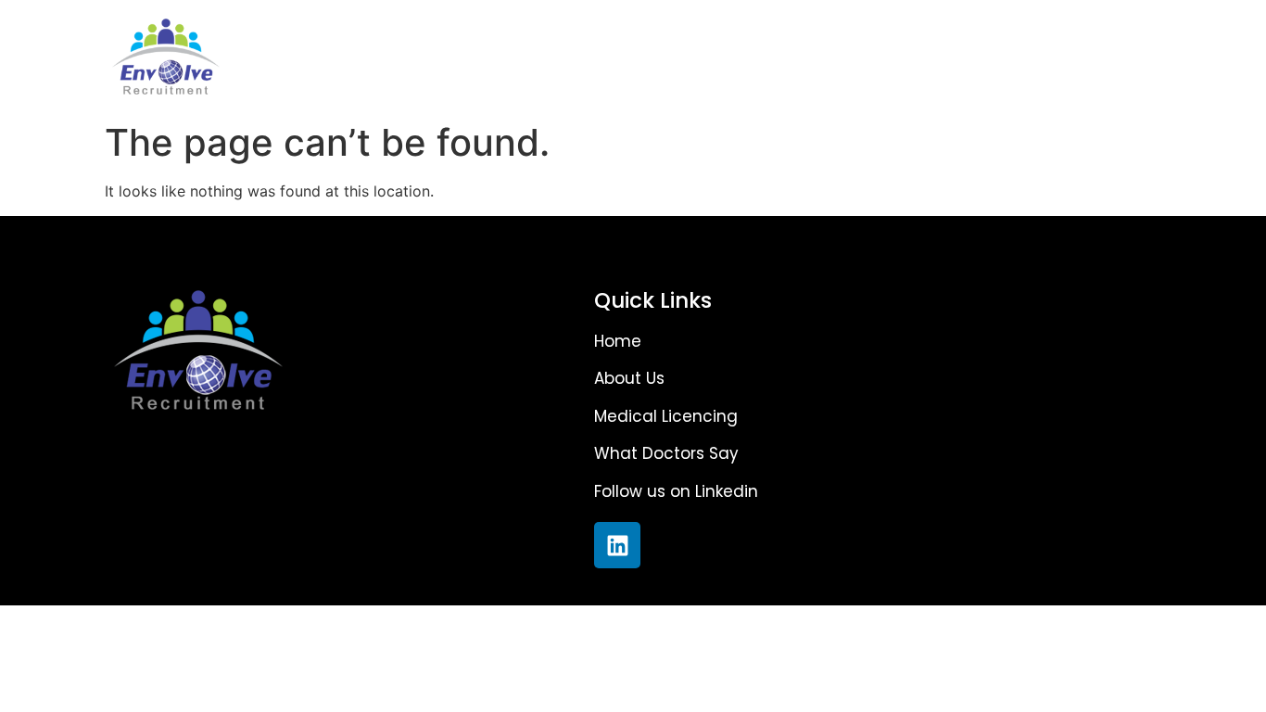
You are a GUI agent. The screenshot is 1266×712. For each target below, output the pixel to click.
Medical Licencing (587, 56)
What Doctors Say (803, 56)
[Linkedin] (617, 545)
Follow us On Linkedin (1035, 56)
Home (284, 56)
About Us (409, 56)
